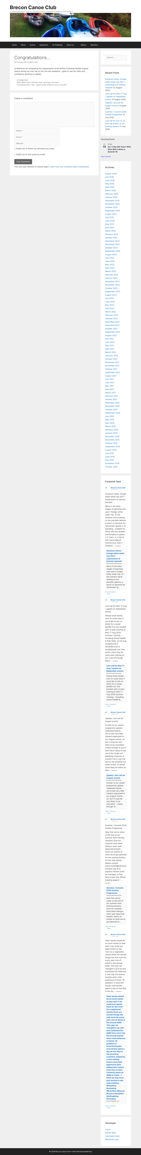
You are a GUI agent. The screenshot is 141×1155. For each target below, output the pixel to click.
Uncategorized (22, 80)
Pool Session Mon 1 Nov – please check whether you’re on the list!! (41, 85)
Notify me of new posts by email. (30, 154)
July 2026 (109, 177)
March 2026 (110, 190)
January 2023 (111, 318)
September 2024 (112, 251)
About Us (70, 45)
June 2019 (109, 457)
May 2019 (109, 460)
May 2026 (109, 184)
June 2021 (109, 382)
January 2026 (111, 197)
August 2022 (111, 335)
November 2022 (112, 325)
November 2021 (112, 366)
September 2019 (112, 446)
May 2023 (109, 305)
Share (108, 594)
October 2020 (111, 409)
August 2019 (110, 450)
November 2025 (112, 204)
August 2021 (110, 376)
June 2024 (110, 261)
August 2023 (111, 295)
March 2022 (110, 352)
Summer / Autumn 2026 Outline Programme (114, 890)
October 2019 (111, 443)
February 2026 (111, 194)
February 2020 (111, 430)
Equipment (44, 45)
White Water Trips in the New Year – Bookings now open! (38, 82)
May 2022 (109, 345)
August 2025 (111, 214)
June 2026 (110, 180)
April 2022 (109, 349)
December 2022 (112, 322)
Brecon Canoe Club (33, 7)
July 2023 (109, 298)
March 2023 (110, 312)
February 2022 (111, 356)
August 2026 (111, 174)
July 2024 (109, 258)
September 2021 (112, 372)
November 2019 (112, 440)
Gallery (83, 45)
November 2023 (112, 285)
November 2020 (112, 406)
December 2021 (112, 362)
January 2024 (111, 278)
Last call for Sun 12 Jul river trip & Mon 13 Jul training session (115, 123)
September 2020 (112, 413)
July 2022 (109, 339)
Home (14, 45)
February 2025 (111, 234)
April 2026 (109, 187)
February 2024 (111, 275)
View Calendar (106, 156)
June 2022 (110, 342)
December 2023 (112, 281)
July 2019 (109, 453)
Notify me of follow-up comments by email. (35, 148)
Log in (108, 1129)
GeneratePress (86, 1151)
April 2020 (109, 423)
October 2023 (111, 288)
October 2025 (111, 207)
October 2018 (111, 467)
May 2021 (109, 386)
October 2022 (111, 329)
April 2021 (109, 389)
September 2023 (112, 291)
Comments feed (112, 1136)
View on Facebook (110, 592)
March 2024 (110, 271)
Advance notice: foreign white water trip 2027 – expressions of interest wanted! (115, 556)
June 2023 (110, 302)
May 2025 (109, 224)
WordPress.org (111, 1139)
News (23, 45)
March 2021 (110, 393)
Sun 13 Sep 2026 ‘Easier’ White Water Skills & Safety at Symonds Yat (119, 149)
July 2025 (109, 217)
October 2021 (111, 369)
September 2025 (112, 211)
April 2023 (109, 308)
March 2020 (110, 426)
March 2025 (110, 231)
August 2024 (111, 254)
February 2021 (111, 396)
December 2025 (112, 201)
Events (32, 45)
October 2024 (111, 248)
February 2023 (111, 315)
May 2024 (109, 264)
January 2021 (111, 399)
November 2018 (112, 463)
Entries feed (110, 1133)
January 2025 (111, 238)
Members (94, 45)
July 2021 (109, 379)
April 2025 (109, 227)
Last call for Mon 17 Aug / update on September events (116, 97)
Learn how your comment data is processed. (69, 167)
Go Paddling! (57, 45)
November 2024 (112, 244)
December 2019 (112, 436)
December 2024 (112, 241)
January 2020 (111, 433)
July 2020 (109, 416)
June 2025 (110, 221)
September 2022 (112, 332)
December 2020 (112, 403)
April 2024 (109, 268)
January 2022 (111, 359)
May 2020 (109, 419)
